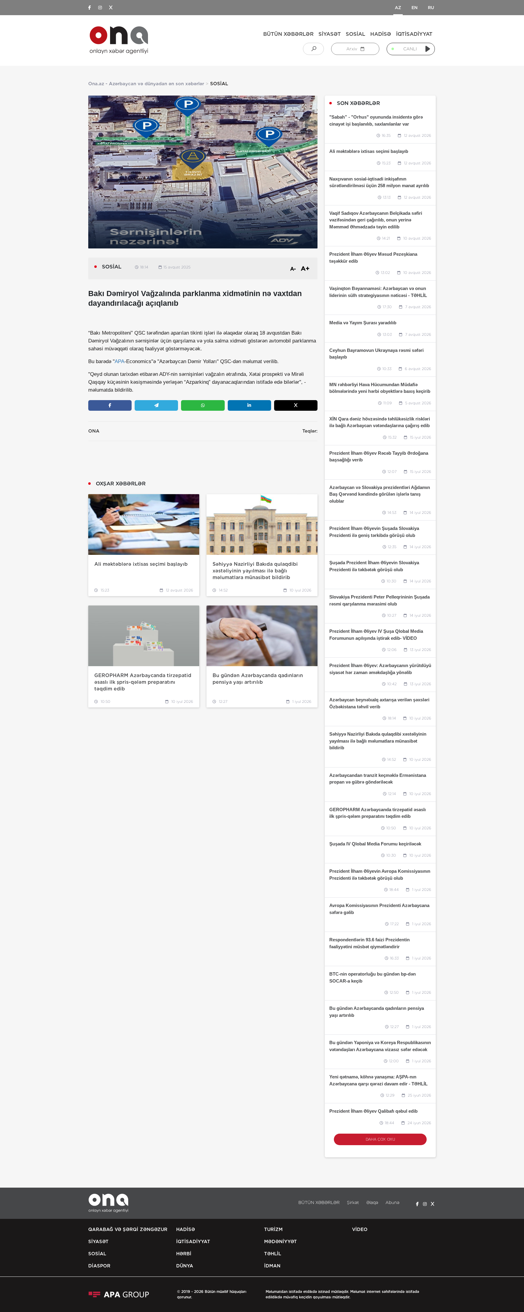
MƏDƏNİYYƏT (280, 1241)
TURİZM (273, 1229)
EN (414, 7)
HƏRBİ (183, 1253)
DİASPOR (99, 1266)
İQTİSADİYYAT (414, 34)
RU (431, 7)
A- (293, 269)
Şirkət (353, 1202)
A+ (305, 268)
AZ (398, 7)
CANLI (410, 48)
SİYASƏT (329, 34)
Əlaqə (372, 1202)
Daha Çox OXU (380, 1139)
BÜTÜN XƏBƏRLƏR (288, 34)
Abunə (392, 1202)
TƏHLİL (272, 1253)
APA (119, 361)
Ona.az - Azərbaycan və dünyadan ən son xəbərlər (146, 83)
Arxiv (352, 48)
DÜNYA (184, 1266)
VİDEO (360, 1229)
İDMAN (272, 1266)
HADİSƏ (380, 34)
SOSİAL (355, 34)
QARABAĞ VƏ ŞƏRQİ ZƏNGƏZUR (127, 1229)
